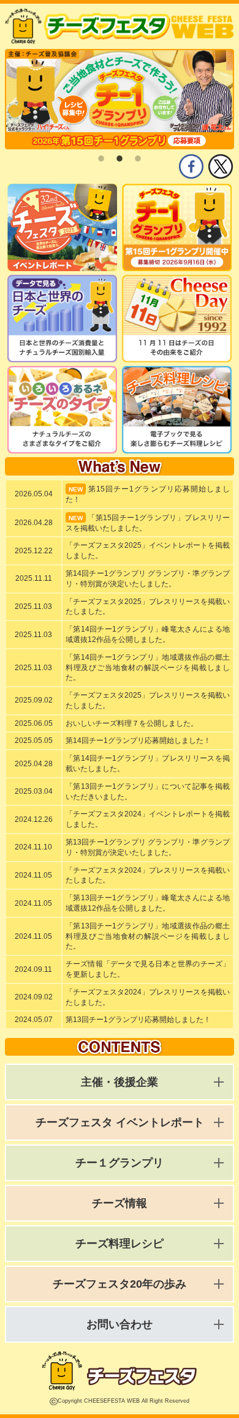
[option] (119, 99)
